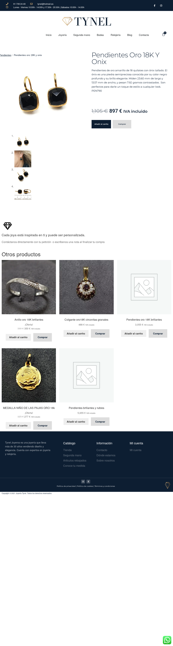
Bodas (100, 35)
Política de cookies (85, 486)
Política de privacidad (66, 486)
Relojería (115, 35)
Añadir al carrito (101, 124)
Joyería (62, 35)
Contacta (144, 35)
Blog (129, 35)
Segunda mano (81, 35)
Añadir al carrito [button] (18, 337)
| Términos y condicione (104, 486)
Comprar (122, 124)
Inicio (49, 35)
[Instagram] (83, 481)
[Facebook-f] (88, 481)
